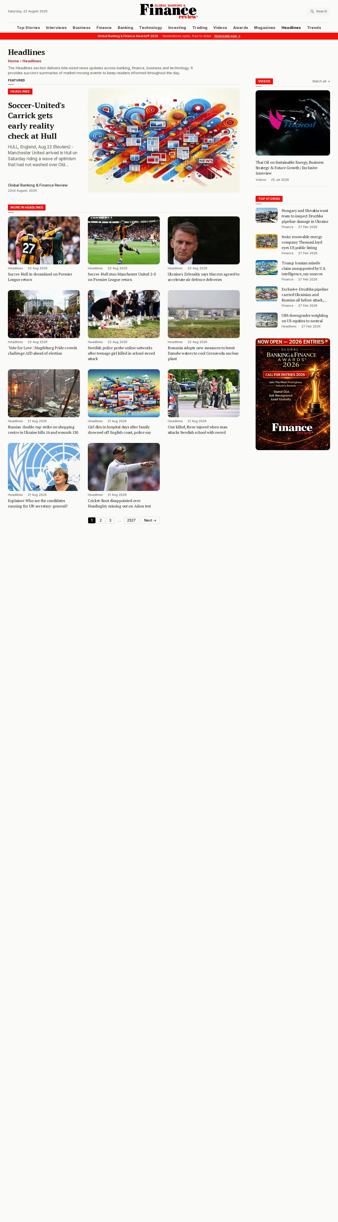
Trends (314, 28)
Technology (150, 28)
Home (13, 61)
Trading (199, 28)
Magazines (264, 28)
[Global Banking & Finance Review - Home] (169, 11)
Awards (240, 28)
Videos (220, 28)
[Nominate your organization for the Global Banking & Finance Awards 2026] (293, 394)
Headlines (291, 28)
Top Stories (28, 28)
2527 (131, 520)
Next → (150, 520)
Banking (125, 28)
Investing (177, 28)
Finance (104, 28)
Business (82, 28)
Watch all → (321, 81)
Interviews (56, 28)
